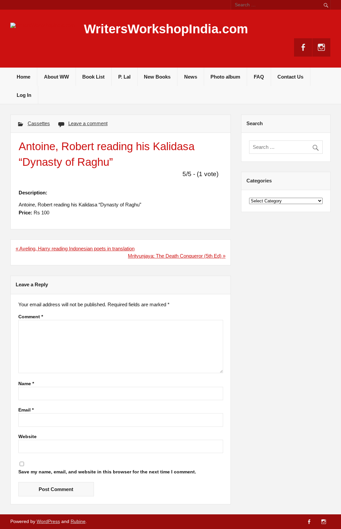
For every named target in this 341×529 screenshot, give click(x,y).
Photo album (225, 77)
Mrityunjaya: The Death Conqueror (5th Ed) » (176, 256)
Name (26, 384)
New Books (157, 77)
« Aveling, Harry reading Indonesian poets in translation (75, 248)
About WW (56, 77)
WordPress (48, 521)
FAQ (259, 77)
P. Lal (124, 77)
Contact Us (290, 77)
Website (27, 436)
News (190, 77)
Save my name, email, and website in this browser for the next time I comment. (107, 472)
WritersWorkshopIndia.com (166, 29)
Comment (30, 317)
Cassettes (39, 123)
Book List (93, 77)
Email (26, 410)
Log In (24, 95)
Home (23, 77)
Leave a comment (88, 123)
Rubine (78, 521)
